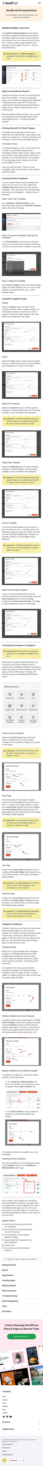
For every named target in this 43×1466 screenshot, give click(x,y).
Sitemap (4, 1451)
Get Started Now (20, 1337)
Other (4, 1306)
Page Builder (8, 1275)
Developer (6, 1311)
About (4, 1396)
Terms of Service (7, 1444)
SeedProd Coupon (7, 1454)
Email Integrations (10, 1301)
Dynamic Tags (9, 1245)
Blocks (5, 1270)
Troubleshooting (9, 1296)
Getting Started (9, 1265)
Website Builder (9, 1285)
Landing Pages (8, 1280)
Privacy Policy (6, 1447)
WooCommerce (9, 1291)
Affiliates (5, 1406)
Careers (5, 1400)
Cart (33, 883)
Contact (5, 1413)
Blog (3, 1409)
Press (4, 1403)
